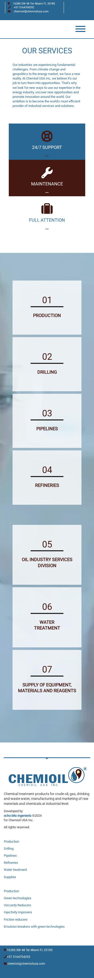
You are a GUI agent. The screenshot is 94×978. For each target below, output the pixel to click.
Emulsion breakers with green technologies (34, 926)
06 (47, 607)
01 (47, 300)
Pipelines (10, 855)
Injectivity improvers (18, 912)
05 (47, 544)
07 (47, 669)
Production (11, 841)
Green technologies (17, 898)
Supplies (10, 877)
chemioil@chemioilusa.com (31, 11)
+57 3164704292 (24, 7)
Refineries (11, 863)
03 (47, 413)
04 (47, 470)
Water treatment (15, 870)
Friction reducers (16, 919)
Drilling (9, 848)
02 (47, 356)
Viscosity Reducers (17, 905)
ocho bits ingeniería (17, 815)
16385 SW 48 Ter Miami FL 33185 (30, 950)
